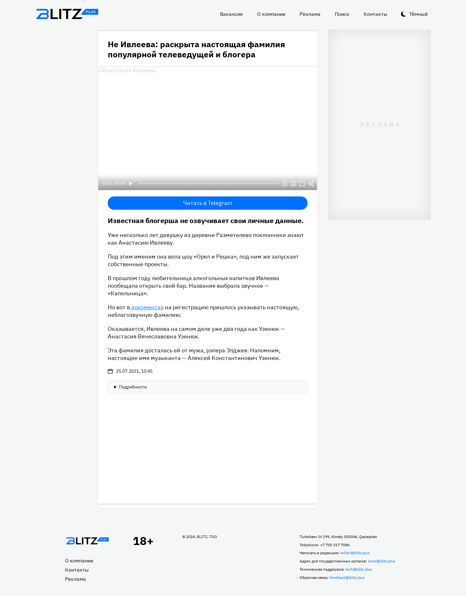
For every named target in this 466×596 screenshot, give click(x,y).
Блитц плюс (67, 14)
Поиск (342, 14)
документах (147, 307)
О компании (271, 14)
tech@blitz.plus (359, 569)
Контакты (375, 14)
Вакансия (231, 14)
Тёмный (418, 14)
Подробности (133, 387)
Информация (293, 183)
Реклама (310, 14)
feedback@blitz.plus (347, 577)
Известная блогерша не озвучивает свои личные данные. (206, 220)
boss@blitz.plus (381, 561)
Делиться (311, 183)
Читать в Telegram (207, 203)
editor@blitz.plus (355, 552)
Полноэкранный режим (302, 183)
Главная (87, 540)
